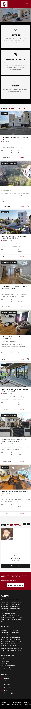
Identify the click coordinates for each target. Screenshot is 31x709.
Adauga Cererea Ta (16, 585)
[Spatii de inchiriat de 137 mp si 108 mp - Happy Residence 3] (15, 375)
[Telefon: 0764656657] (12, 566)
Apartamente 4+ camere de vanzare (11, 611)
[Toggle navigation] (27, 4)
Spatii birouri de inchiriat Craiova (10, 646)
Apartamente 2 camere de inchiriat (10, 637)
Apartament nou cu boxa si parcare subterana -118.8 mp (14, 287)
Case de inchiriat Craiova (8, 643)
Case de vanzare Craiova (8, 613)
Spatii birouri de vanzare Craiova (10, 615)
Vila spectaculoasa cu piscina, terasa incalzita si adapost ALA (14, 440)
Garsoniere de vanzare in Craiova (10, 600)
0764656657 (16, 558)
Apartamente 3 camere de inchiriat (10, 639)
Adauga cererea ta (6, 670)
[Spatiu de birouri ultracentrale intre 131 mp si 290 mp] (15, 477)
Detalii (22, 157)
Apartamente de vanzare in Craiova (11, 602)
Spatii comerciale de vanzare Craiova (11, 617)
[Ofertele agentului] (15, 534)
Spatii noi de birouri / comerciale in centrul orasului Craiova (13, 237)
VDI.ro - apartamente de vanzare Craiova (19, 704)
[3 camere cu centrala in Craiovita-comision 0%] (15, 322)
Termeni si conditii (6, 661)
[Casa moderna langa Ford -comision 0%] (15, 123)
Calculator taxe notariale (8, 665)
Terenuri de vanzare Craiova (9, 622)
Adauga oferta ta (5, 667)
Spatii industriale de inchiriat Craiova (11, 650)
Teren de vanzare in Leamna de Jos (14, 188)
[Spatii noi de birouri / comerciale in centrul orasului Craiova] (15, 222)
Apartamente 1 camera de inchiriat (10, 635)
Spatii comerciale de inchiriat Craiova (11, 648)
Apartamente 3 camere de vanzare (10, 608)
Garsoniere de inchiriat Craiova (9, 630)
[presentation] (24, 524)
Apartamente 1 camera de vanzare (10, 604)
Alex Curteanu (16, 556)
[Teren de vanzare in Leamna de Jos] (15, 173)
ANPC (2, 659)
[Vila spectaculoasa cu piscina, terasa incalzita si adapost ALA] (15, 425)
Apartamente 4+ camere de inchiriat (11, 641)
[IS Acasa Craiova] (4, 4)
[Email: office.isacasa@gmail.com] (15, 566)
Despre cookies (5, 663)
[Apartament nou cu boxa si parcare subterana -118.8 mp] (15, 272)
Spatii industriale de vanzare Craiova (11, 619)
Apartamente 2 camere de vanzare (10, 606)
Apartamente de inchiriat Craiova (10, 632)
